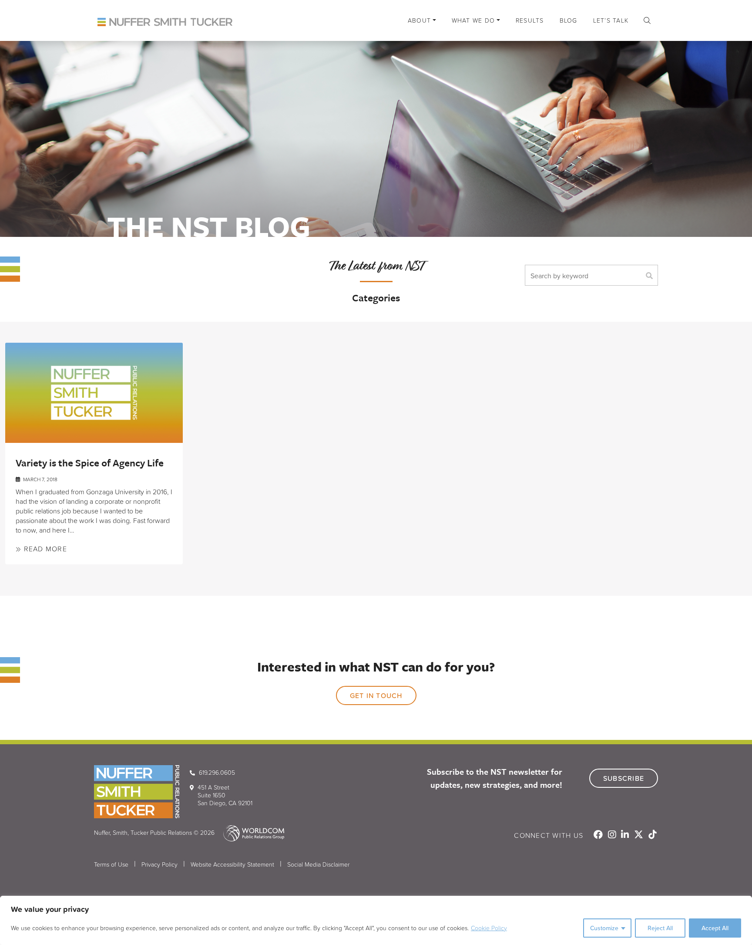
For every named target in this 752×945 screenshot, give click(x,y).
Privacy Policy (159, 864)
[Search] (651, 275)
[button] (647, 20)
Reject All (660, 928)
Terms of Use (111, 864)
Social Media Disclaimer (318, 864)
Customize (604, 928)
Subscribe (623, 778)
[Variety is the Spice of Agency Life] (94, 393)
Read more (44, 549)
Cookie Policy (489, 928)
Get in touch (376, 695)
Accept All (715, 928)
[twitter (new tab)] (639, 835)
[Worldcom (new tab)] (250, 832)
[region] (376, 920)
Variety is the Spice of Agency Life (90, 463)
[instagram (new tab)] (612, 835)
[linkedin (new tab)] (625, 835)
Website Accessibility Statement (232, 864)
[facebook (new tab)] (599, 835)
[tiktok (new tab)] (652, 835)
